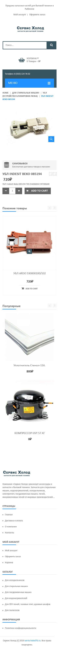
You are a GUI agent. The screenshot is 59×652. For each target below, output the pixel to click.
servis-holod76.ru (32, 640)
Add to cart (39, 190)
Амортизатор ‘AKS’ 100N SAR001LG (55, 174)
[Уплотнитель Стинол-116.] (29, 337)
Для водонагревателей (16, 598)
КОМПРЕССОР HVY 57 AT (29, 433)
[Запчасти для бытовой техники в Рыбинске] (30, 28)
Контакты (9, 533)
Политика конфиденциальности (20, 628)
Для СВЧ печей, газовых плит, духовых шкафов (27, 604)
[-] (5, 191)
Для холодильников (14, 580)
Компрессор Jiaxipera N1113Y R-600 (50, 174)
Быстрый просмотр (29, 251)
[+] (19, 191)
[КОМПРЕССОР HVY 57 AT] (29, 404)
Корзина (9, 562)
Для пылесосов (12, 610)
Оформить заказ (37, 14)
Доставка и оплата (14, 521)
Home (5, 93)
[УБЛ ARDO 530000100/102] (29, 242)
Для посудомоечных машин (18, 592)
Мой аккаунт (19, 14)
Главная (9, 515)
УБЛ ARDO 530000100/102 (29, 273)
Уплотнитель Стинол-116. (30, 365)
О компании (11, 527)
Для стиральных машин (25, 93)
